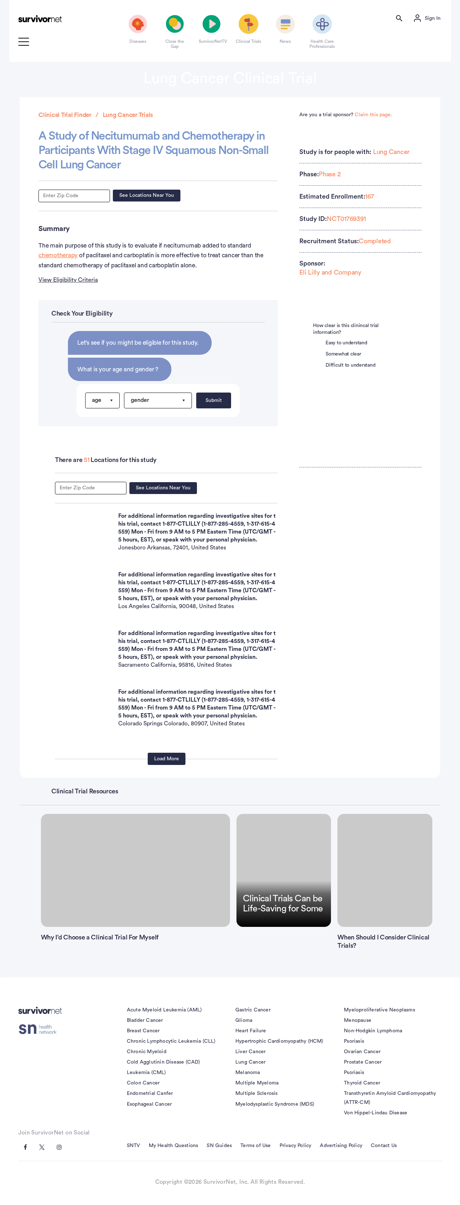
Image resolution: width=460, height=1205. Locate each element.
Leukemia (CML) (146, 1072)
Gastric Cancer (253, 1010)
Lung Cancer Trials (128, 115)
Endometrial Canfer (150, 1093)
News (285, 41)
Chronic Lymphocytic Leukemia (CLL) (171, 1041)
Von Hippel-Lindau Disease (375, 1112)
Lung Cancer (391, 152)
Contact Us (384, 1145)
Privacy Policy (296, 1145)
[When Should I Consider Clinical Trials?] (384, 870)
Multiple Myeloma (257, 1083)
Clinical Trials (248, 41)
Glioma (243, 1020)
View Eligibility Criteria (68, 280)
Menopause (357, 1020)
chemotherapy (58, 255)
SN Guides (219, 1145)
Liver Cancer (250, 1051)
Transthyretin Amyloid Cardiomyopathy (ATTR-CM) (390, 1098)
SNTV (133, 1145)
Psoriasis (354, 1041)
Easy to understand (346, 342)
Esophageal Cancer (149, 1104)
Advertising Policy (341, 1145)
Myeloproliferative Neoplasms (379, 1010)
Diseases (137, 41)
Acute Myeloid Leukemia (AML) (164, 1010)
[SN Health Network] (40, 1029)
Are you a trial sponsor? (345, 114)
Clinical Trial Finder (64, 115)
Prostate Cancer (363, 1062)
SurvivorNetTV (212, 41)
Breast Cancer (143, 1030)
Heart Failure (250, 1030)
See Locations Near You (146, 195)
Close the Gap (174, 44)
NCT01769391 (346, 219)
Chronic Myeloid (146, 1051)
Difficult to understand (350, 365)
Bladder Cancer (145, 1020)
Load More (166, 758)
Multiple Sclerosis (256, 1093)
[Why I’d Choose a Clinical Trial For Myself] (135, 870)
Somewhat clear (343, 354)
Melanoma (247, 1072)
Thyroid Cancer (362, 1083)
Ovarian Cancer (362, 1051)
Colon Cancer (143, 1083)
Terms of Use (255, 1145)
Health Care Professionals (322, 44)
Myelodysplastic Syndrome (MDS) (274, 1104)
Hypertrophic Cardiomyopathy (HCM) (279, 1041)
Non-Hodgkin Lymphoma (373, 1030)
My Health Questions (173, 1145)
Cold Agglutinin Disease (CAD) (163, 1062)
